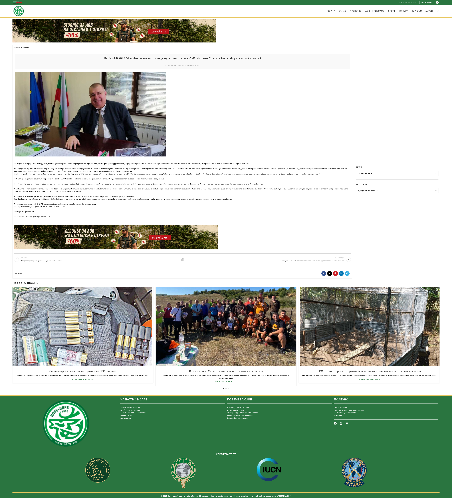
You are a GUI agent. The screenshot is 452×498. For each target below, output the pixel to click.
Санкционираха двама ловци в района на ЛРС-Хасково (82, 371)
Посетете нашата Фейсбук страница (32, 217)
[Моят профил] (437, 2)
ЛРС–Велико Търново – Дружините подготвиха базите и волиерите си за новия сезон (369, 371)
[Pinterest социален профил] (335, 273)
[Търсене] (437, 11)
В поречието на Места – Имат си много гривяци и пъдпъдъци (226, 371)
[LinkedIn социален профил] (341, 273)
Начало (17, 48)
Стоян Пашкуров (178, 65)
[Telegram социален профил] (347, 273)
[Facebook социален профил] (323, 273)
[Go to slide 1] (223, 388)
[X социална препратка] (329, 273)
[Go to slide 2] (226, 388)
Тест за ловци (426, 2)
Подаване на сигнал (407, 2)
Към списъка (182, 259)
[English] (17, 2)
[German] (20, 2)
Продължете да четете (82, 379)
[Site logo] (18, 11)
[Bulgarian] (14, 2)
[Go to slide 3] (228, 388)
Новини (26, 48)
